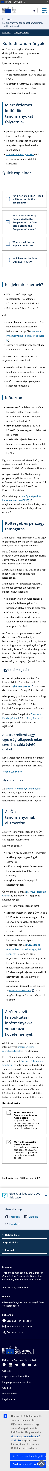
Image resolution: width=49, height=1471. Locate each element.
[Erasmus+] (9, 9)
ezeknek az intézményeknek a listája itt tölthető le (25, 336)
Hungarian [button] (34, 10)
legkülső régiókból (20, 686)
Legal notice (8, 1399)
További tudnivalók (12, 771)
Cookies (6, 1387)
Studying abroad (21, 32)
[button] (12, 1216)
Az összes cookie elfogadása (29, 1456)
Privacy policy (9, 1393)
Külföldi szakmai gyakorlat (20, 154)
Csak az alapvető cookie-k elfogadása (29, 1464)
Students (6, 32)
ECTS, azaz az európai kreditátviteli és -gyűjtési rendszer (23, 949)
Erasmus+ (8, 1267)
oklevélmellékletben (20, 990)
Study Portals (33, 718)
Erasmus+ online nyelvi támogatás (23, 788)
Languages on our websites (16, 1382)
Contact (6, 1370)
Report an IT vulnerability (15, 1376)
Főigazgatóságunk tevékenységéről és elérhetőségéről (23, 1304)
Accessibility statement (15, 1287)
